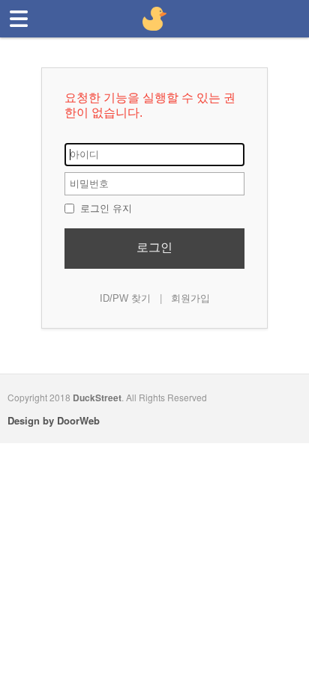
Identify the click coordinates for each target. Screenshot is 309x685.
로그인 (154, 247)
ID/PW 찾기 (125, 298)
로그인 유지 (104, 208)
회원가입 (190, 298)
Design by (54, 420)
